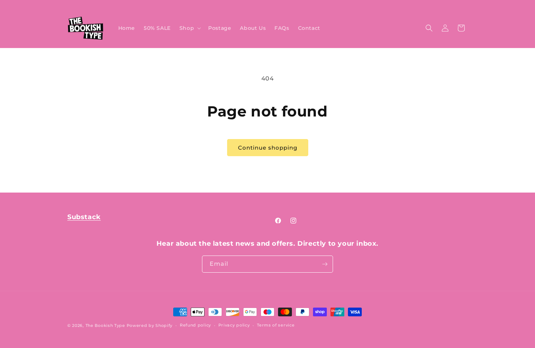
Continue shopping (267, 147)
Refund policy (195, 325)
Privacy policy (234, 325)
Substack (84, 217)
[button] (189, 28)
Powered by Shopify (150, 325)
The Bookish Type (105, 325)
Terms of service (275, 325)
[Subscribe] (325, 264)
